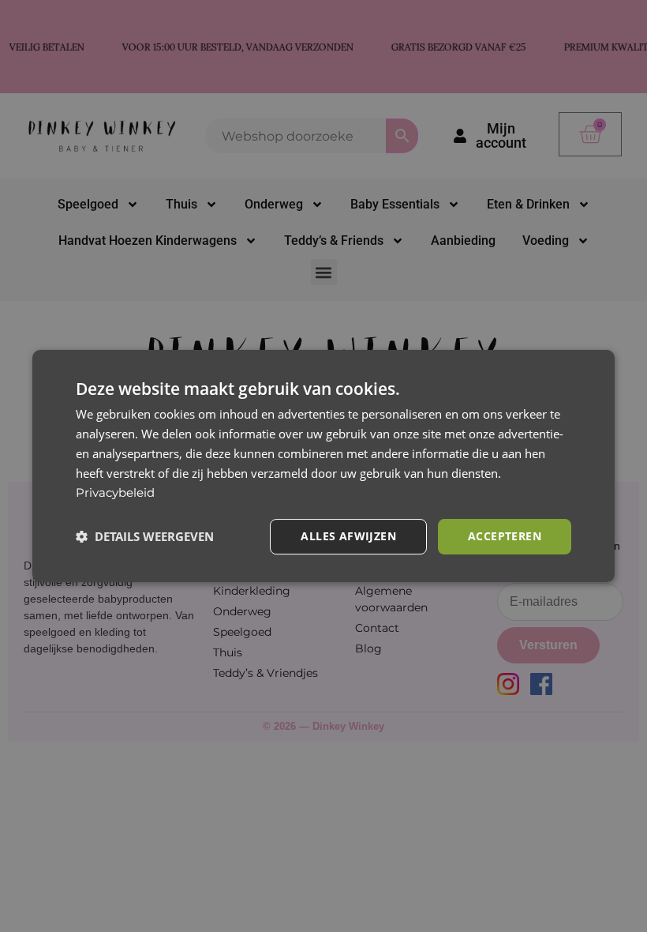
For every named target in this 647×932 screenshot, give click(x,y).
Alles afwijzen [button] (348, 535)
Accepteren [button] (504, 535)
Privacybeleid (115, 492)
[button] (145, 537)
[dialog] (323, 466)
